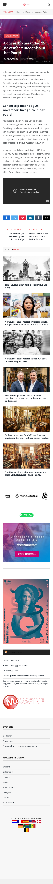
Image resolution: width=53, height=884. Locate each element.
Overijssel (7, 792)
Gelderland (8, 772)
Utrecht (6, 797)
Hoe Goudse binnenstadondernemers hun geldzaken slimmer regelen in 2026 (26, 473)
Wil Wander (12, 59)
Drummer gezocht (10, 670)
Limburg (6, 777)
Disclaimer (7, 736)
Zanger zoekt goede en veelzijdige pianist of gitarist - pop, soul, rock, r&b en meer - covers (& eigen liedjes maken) (25, 684)
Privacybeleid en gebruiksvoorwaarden (20, 746)
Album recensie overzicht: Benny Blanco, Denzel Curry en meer (26, 360)
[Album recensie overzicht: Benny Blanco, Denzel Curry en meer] (26, 342)
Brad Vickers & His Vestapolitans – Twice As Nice (38, 236)
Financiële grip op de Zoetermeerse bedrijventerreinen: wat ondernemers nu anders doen (26, 398)
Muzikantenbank (15, 652)
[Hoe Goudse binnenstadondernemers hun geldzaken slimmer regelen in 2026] (26, 456)
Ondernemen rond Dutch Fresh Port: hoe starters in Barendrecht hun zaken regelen (27, 436)
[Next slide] (48, 496)
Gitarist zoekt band (11, 660)
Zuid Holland (8, 802)
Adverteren (8, 741)
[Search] (48, 4)
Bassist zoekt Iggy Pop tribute (15, 665)
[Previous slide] (5, 496)
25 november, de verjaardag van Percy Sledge (16, 236)
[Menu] (5, 4)
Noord (5, 782)
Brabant (6, 766)
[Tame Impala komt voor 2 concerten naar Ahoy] (26, 268)
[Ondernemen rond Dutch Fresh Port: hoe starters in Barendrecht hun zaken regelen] (26, 419)
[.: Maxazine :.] (26, 4)
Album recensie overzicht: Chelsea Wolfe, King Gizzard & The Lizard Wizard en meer (27, 323)
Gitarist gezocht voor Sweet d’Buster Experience (23, 675)
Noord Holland (9, 787)
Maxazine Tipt (12, 36)
